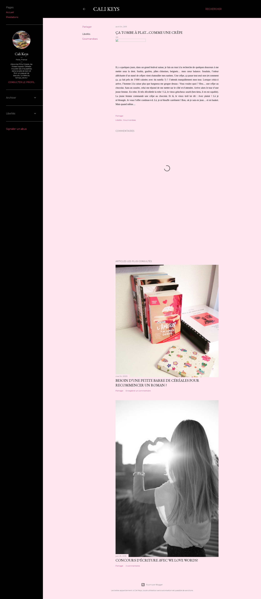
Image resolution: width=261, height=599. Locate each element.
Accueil (10, 12)
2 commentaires (133, 566)
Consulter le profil (21, 82)
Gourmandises (90, 39)
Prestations (12, 17)
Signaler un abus (16, 128)
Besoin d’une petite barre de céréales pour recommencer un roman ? (157, 382)
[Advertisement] (167, 231)
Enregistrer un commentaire (138, 391)
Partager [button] (87, 26)
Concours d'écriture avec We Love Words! (157, 560)
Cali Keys (106, 9)
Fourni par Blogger (154, 584)
